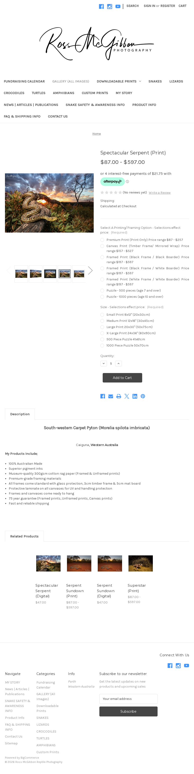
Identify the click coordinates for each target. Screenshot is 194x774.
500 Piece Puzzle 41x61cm (125, 339)
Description (20, 414)
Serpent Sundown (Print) (75, 590)
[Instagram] (109, 6)
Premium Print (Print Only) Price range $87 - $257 (144, 240)
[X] (126, 396)
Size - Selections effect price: (131, 307)
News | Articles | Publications (31, 105)
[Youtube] (117, 6)
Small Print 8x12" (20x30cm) (128, 315)
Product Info (144, 105)
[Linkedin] (134, 396)
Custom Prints (95, 93)
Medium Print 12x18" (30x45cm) (130, 321)
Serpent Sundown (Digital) (106, 590)
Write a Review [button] (160, 193)
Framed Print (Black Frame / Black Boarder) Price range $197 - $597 (147, 259)
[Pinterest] (143, 396)
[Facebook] (101, 6)
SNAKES (155, 81)
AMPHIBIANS (63, 93)
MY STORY (124, 93)
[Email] (110, 396)
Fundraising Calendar (24, 81)
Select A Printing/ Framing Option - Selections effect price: (140, 230)
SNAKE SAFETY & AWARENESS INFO (95, 105)
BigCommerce (30, 757)
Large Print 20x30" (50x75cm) (129, 327)
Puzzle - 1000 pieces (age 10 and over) (134, 297)
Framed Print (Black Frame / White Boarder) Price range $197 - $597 (147, 270)
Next (90, 270)
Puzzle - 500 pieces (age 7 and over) (133, 290)
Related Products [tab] (24, 536)
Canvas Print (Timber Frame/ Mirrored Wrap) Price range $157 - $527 (147, 248)
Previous (8, 270)
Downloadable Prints (117, 81)
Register (167, 6)
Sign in (149, 6)
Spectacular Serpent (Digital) (46, 590)
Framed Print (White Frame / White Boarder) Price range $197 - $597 (147, 281)
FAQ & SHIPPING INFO (22, 116)
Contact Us (58, 116)
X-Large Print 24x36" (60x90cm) (131, 333)
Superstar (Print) (137, 588)
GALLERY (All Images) (70, 81)
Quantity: (107, 356)
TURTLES (38, 93)
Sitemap (11, 743)
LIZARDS (176, 81)
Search (133, 6)
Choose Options (48, 563)
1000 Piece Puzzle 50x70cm (127, 345)
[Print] (118, 396)
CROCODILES (14, 93)
